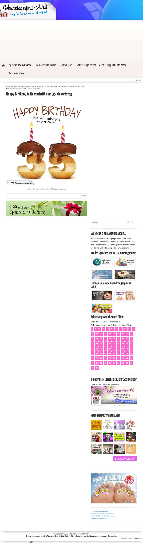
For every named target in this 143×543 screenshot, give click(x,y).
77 (127, 358)
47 (127, 344)
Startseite (3, 65)
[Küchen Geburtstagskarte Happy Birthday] (108, 441)
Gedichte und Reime (46, 65)
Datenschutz (126, 538)
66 (123, 353)
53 (110, 348)
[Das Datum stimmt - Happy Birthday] (131, 453)
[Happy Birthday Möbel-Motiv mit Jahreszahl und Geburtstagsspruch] (108, 453)
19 (92, 334)
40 (97, 344)
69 (92, 358)
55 (118, 348)
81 (101, 363)
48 (131, 344)
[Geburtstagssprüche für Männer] (102, 299)
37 (127, 339)
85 (118, 363)
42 (105, 344)
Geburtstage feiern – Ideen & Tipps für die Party (101, 65)
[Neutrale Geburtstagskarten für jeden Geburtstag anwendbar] (125, 266)
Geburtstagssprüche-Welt (79, 534)
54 (114, 348)
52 (105, 348)
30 (97, 339)
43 (110, 344)
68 (131, 353)
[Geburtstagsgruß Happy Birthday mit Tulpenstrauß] (119, 453)
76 (123, 358)
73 (110, 358)
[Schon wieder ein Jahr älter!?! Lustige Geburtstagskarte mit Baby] (131, 429)
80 (97, 363)
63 (110, 353)
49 (92, 348)
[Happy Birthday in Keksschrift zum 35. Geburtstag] (46, 184)
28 (131, 334)
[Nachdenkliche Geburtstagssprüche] (102, 278)
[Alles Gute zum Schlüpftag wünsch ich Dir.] (108, 429)
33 (110, 339)
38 (131, 339)
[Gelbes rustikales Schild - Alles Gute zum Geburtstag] (96, 429)
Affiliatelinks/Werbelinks (100, 511)
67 (127, 353)
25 (118, 334)
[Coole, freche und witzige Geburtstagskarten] (102, 266)
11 (103, 329)
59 (92, 353)
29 (92, 339)
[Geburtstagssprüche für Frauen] (125, 299)
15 (121, 329)
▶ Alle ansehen (125, 459)
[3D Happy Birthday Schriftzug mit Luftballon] (119, 429)
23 (110, 334)
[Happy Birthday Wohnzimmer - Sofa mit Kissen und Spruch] (96, 453)
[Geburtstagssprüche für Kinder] (102, 312)
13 (112, 329)
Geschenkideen (16, 73)
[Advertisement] (71, 40)
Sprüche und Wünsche (20, 65)
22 (105, 334)
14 (116, 329)
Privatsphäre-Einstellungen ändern (102, 513)
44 (114, 344)
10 (99, 329)
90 (97, 368)
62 (105, 353)
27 (127, 334)
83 (110, 363)
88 (131, 363)
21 (101, 334)
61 (101, 353)
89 (92, 368)
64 (114, 353)
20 (97, 334)
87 (127, 363)
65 (118, 353)
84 (114, 363)
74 (114, 358)
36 (123, 339)
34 (114, 339)
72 (105, 358)
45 (118, 344)
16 (125, 329)
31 (101, 339)
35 (118, 339)
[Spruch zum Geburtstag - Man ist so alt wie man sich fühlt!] (96, 441)
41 (101, 344)
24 (114, 334)
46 (123, 344)
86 (123, 363)
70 (97, 358)
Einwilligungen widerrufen (99, 518)
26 (123, 334)
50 (97, 348)
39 (92, 344)
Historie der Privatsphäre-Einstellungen (103, 516)
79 (92, 363)
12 (108, 329)
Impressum (137, 538)
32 (105, 339)
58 (131, 348)
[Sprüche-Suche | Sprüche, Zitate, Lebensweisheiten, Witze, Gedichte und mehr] (114, 502)
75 (118, 358)
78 (131, 358)
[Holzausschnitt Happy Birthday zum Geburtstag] (119, 441)
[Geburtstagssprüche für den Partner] (125, 278)
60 (97, 353)
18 (134, 329)
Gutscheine (66, 65)
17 (129, 329)
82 (105, 363)
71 (101, 358)
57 (127, 348)
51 (101, 348)
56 (123, 348)
